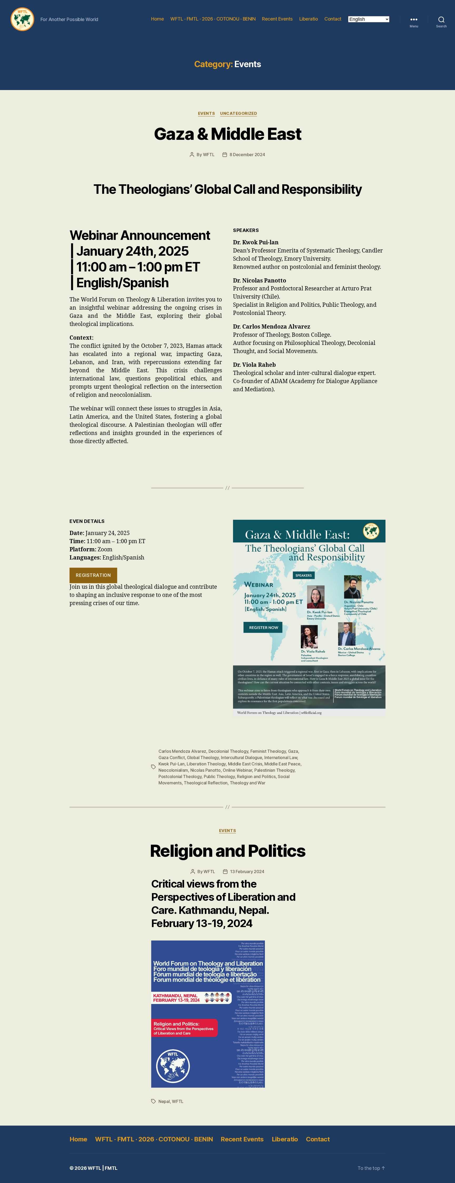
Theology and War (247, 782)
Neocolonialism (173, 770)
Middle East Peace (282, 763)
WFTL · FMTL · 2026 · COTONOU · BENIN (212, 19)
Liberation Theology (206, 763)
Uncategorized (238, 113)
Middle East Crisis (245, 763)
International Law (280, 757)
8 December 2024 (247, 154)
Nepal (164, 1101)
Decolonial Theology (228, 751)
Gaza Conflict (172, 757)
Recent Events (277, 19)
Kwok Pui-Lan (172, 763)
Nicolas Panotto (205, 770)
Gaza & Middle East (227, 133)
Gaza (293, 751)
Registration (93, 575)
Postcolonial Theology (180, 776)
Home (157, 19)
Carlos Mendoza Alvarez (182, 751)
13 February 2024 (247, 871)
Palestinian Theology (274, 770)
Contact (333, 19)
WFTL (209, 154)
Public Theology (219, 776)
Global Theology (203, 757)
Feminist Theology (268, 751)
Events (206, 113)
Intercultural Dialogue (241, 757)
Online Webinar (237, 770)
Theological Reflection (206, 782)
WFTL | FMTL (102, 1168)
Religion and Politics (256, 776)
